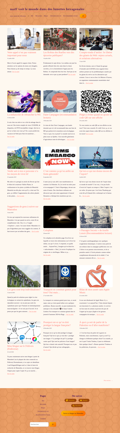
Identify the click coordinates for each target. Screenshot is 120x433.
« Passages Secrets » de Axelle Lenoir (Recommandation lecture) (95, 232)
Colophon (48, 230)
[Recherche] (52, 424)
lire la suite (15, 72)
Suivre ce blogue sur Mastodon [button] (73, 413)
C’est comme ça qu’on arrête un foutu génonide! (58, 172)
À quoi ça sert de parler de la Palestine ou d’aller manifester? (94, 324)
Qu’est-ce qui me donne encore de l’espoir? (95, 172)
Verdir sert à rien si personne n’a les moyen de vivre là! (22, 172)
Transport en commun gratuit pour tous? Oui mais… (59, 291)
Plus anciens (108, 380)
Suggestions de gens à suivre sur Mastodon (22, 208)
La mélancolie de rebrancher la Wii (24, 114)
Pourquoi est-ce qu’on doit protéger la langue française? (57, 324)
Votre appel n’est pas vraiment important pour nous (21, 54)
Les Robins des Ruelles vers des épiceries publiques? (58, 54)
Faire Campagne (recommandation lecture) (60, 116)
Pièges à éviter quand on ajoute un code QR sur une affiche (95, 116)
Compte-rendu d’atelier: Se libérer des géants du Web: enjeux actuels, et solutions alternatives (95, 55)
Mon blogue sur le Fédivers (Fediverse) (20, 347)
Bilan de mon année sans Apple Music (94, 291)
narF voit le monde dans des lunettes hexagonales (47, 9)
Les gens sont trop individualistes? (23, 289)
